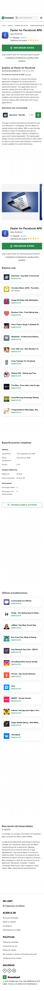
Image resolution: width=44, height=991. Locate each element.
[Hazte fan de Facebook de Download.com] (5, 970)
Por (14, 38)
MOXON (7, 830)
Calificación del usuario (18, 40)
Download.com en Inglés (12, 930)
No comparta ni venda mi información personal (20, 954)
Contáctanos (7, 926)
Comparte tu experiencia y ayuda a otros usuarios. (22, 59)
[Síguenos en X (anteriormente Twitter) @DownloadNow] (9, 970)
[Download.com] (7, 18)
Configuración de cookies (12, 958)
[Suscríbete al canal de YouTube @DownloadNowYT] (14, 970)
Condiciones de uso (10, 946)
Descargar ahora (24, 48)
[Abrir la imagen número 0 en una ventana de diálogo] (20, 202)
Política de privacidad (10, 942)
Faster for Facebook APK (26, 32)
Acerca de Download (10, 918)
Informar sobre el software (24, 505)
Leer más (28, 74)
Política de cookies (9, 950)
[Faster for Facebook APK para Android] (5, 35)
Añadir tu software (9, 922)
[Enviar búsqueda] (17, 18)
